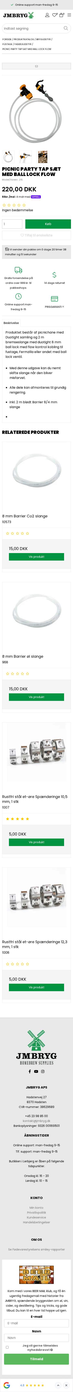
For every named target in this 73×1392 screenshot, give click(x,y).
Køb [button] (48, 224)
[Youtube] (36, 1071)
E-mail (36, 1316)
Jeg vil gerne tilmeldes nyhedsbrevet (40, 1348)
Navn (36, 1331)
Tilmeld (36, 1359)
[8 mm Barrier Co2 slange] (36, 476)
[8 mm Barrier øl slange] (36, 616)
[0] (54, 15)
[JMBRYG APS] (18, 15)
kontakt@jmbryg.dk (36, 1121)
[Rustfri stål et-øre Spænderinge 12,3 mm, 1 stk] (36, 902)
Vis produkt (36, 557)
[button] (36, 66)
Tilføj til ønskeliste (38, 235)
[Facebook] (30, 1071)
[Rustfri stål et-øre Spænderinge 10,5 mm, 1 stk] (36, 757)
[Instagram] (42, 1071)
